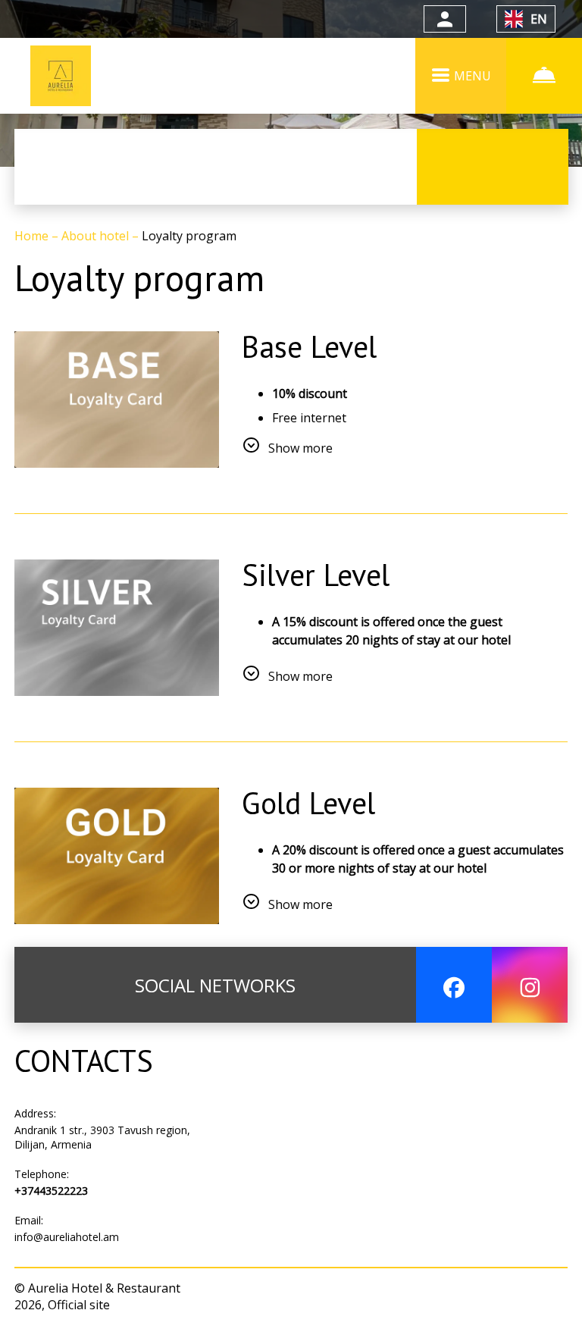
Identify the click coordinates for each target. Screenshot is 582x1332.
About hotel (96, 235)
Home (33, 235)
